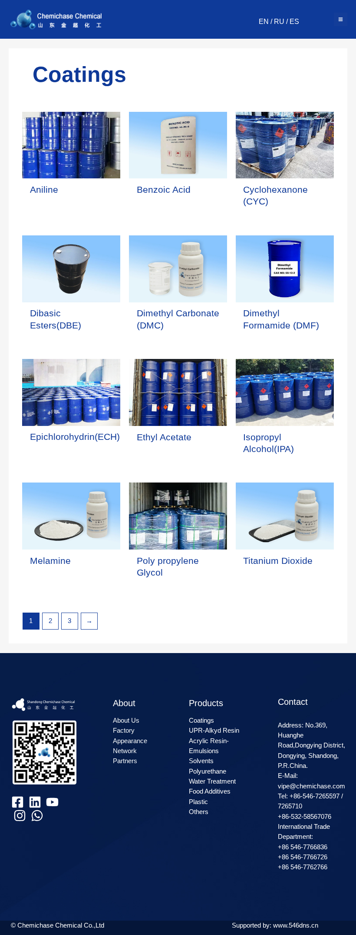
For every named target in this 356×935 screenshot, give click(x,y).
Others (198, 811)
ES (294, 21)
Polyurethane (207, 771)
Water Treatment (212, 781)
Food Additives (210, 791)
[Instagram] (19, 815)
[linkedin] (35, 802)
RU (279, 21)
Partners (125, 760)
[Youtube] (52, 802)
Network (125, 750)
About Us (126, 720)
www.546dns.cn (295, 925)
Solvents (201, 760)
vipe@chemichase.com (311, 786)
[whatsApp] (37, 815)
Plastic (198, 801)
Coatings (201, 720)
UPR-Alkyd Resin (214, 730)
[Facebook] (17, 802)
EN (264, 21)
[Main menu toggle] (340, 19)
